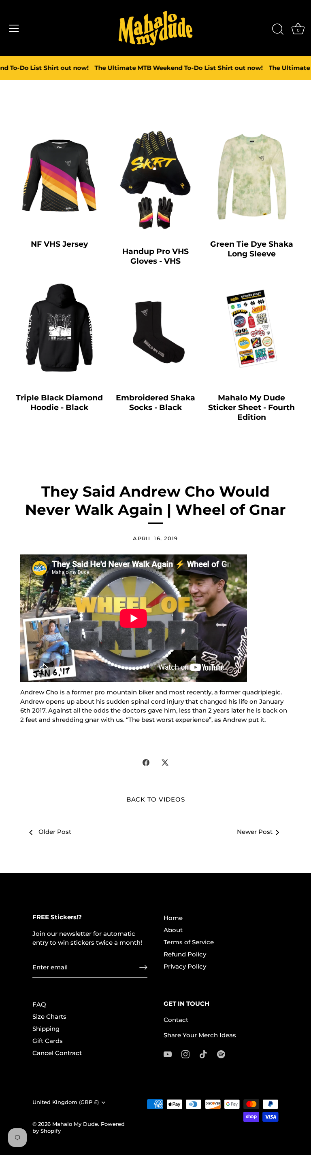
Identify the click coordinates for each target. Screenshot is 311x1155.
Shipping (46, 1028)
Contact (176, 1020)
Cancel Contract (57, 1053)
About (173, 930)
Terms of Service (189, 942)
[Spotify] (221, 1054)
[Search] (278, 29)
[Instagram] (185, 1054)
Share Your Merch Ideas (200, 1035)
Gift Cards (47, 1041)
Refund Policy (185, 954)
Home (173, 918)
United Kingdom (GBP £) (65, 1102)
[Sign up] (143, 967)
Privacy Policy (185, 966)
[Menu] (14, 28)
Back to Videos (155, 799)
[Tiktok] (203, 1054)
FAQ (39, 1004)
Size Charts (49, 1016)
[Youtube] (168, 1054)
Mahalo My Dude (75, 1124)
